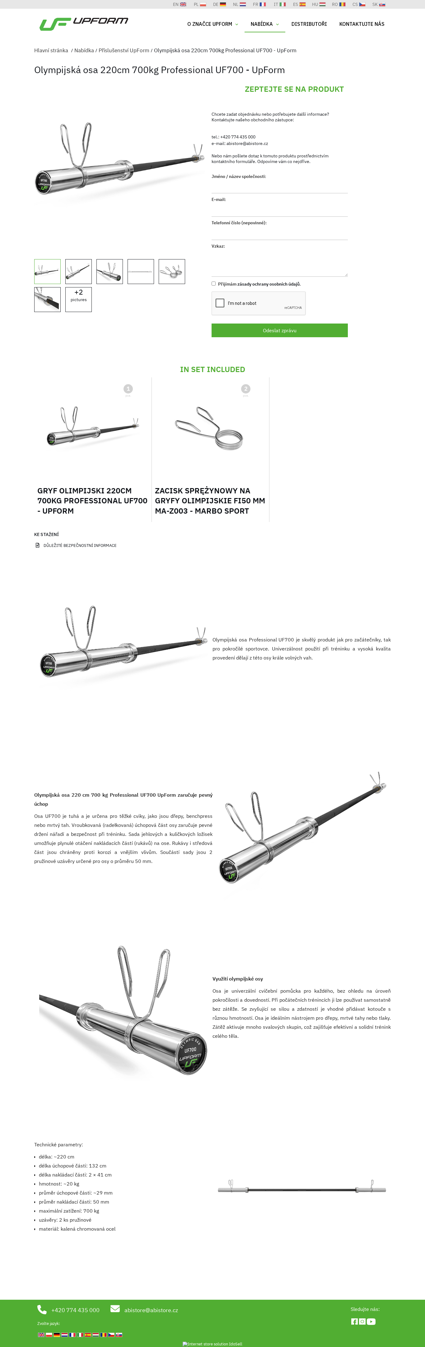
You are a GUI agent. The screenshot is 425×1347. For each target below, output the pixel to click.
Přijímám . (259, 284)
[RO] (155, 4)
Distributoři (309, 24)
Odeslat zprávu (280, 330)
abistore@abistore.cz (247, 143)
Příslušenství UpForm (124, 50)
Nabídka (262, 24)
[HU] (157, 4)
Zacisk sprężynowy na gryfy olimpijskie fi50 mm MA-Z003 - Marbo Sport (210, 500)
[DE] (163, 4)
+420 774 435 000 (237, 137)
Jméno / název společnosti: (239, 176)
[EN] (165, 4)
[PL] (164, 4)
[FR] (160, 4)
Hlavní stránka (51, 50)
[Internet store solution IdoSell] (212, 1344)
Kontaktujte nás (362, 24)
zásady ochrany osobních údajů (268, 284)
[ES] (158, 4)
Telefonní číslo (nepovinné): (239, 223)
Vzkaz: (218, 246)
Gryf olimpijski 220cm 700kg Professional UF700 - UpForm (92, 500)
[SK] (153, 4)
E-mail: (219, 199)
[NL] (162, 4)
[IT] (159, 4)
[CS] (154, 4)
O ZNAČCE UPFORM (209, 24)
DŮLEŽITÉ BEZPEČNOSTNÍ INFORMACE (80, 545)
